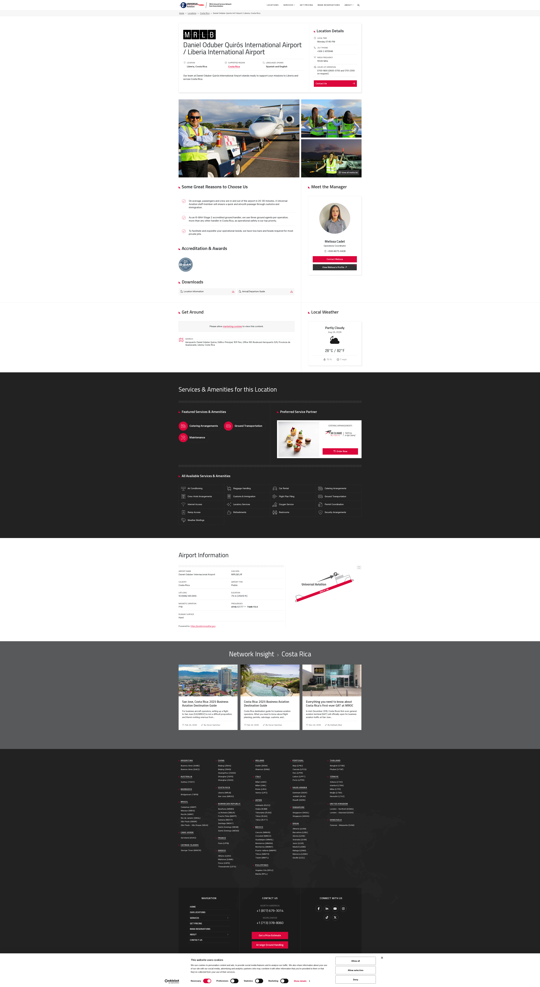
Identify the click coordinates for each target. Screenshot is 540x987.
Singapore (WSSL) (301, 812)
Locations (273, 5)
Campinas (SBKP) (188, 807)
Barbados (186, 789)
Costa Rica (205, 13)
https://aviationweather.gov (203, 626)
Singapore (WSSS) (301, 816)
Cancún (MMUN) (262, 832)
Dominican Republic (229, 803)
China (221, 760)
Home (181, 13)
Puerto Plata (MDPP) (227, 816)
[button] (186, 265)
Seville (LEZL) (299, 858)
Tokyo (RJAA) (261, 816)
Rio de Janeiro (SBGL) (190, 818)
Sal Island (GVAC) (188, 838)
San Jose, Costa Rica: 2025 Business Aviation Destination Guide (205, 703)
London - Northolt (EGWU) (342, 809)
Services (288, 5)
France (222, 837)
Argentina (187, 760)
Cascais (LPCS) (299, 769)
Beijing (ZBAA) (224, 765)
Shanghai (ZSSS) (225, 780)
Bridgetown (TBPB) (189, 794)
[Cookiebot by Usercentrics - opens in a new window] (172, 981)
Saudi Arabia (300, 787)
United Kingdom (339, 803)
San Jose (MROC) (226, 796)
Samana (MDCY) (225, 820)
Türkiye (334, 776)
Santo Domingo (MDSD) (228, 831)
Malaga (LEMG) (299, 850)
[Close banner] (382, 958)
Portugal (298, 760)
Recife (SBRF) (187, 814)
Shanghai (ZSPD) (225, 776)
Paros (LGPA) (224, 863)
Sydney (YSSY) (188, 782)
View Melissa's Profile (333, 267)
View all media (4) (350, 172)
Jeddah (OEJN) (299, 796)
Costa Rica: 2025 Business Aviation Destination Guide (266, 703)
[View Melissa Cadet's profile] (334, 218)
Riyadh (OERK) (299, 800)
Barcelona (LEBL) (300, 832)
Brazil (184, 801)
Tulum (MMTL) (262, 858)
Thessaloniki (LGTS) (227, 866)
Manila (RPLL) (261, 874)
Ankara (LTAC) (336, 782)
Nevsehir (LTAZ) (337, 796)
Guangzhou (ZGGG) (227, 773)
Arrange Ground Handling (269, 945)
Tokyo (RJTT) (261, 820)
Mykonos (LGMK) (225, 859)
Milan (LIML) (260, 785)
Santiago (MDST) (226, 823)
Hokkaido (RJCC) (262, 805)
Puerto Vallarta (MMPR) (265, 850)
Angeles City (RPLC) (264, 870)
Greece (222, 850)
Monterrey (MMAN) (264, 843)
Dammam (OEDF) (300, 792)
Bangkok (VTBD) (337, 765)
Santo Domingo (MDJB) (228, 827)
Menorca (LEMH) (300, 854)
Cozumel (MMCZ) (263, 836)
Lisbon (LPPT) (299, 776)
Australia (186, 776)
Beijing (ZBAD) (224, 769)
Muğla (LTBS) (336, 792)
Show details (300, 981)
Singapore (299, 807)
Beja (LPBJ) (298, 765)
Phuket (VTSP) (336, 769)
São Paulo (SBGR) (189, 821)
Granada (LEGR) (300, 839)
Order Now (342, 451)
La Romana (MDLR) (226, 812)
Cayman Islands (190, 844)
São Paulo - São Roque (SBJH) (194, 825)
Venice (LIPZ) (261, 792)
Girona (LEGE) (299, 836)
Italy (258, 776)
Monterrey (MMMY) (264, 847)
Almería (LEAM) (299, 829)
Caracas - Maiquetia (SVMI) (342, 825)
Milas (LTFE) (335, 789)
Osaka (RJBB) (261, 809)
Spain (296, 823)
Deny (355, 979)
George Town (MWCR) (191, 850)
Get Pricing (306, 5)
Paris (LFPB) (223, 843)
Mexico (259, 827)
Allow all (355, 961)
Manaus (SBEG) (188, 810)
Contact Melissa (335, 259)
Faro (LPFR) (298, 773)
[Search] (358, 5)
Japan (258, 800)
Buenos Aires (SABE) (190, 765)
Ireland (259, 760)
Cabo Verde (187, 832)
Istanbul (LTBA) (337, 785)
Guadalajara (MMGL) (264, 839)
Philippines (261, 865)
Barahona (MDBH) (226, 809)
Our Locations (197, 912)
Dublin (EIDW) (261, 765)
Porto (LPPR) (298, 780)
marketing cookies (232, 326)
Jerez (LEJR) (298, 843)
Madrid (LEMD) (299, 847)
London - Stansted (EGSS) (342, 812)
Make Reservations (329, 5)
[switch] (234, 981)
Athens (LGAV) (224, 856)
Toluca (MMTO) (262, 854)
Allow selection (355, 970)
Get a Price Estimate (270, 935)
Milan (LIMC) (260, 782)
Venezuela (336, 819)
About (348, 5)
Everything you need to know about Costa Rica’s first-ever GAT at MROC (329, 703)
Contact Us (321, 83)
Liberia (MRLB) (224, 792)
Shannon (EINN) (262, 769)
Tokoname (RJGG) (263, 812)
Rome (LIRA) (260, 789)
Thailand (335, 760)
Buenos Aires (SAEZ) (190, 769)
